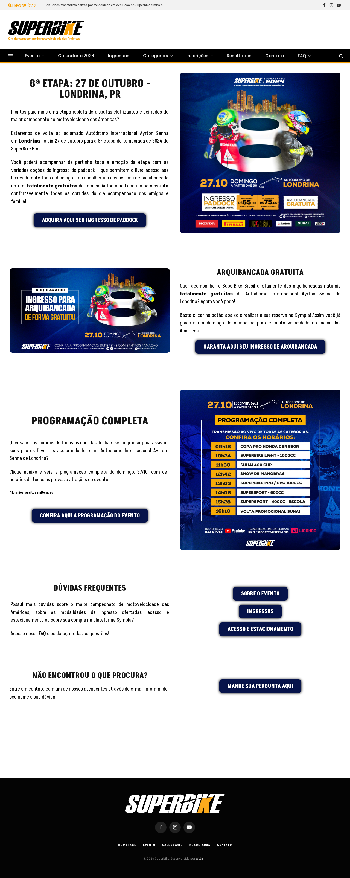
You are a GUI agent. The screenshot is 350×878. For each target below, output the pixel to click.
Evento (32, 56)
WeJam (200, 858)
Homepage (127, 844)
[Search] (340, 56)
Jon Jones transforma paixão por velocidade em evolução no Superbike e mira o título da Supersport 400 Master (106, 5)
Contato (274, 56)
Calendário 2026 (76, 56)
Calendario (172, 844)
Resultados (239, 56)
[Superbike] (46, 30)
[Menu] (10, 56)
